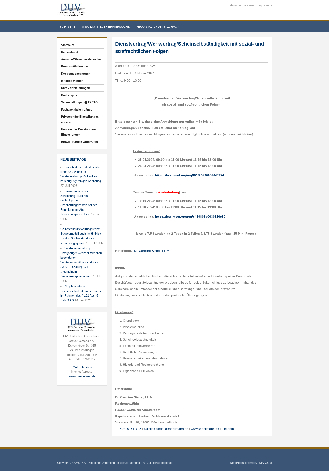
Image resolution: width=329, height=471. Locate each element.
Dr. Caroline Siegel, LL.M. (152, 250)
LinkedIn (228, 428)
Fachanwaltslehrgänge (76, 109)
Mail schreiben (82, 367)
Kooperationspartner (75, 73)
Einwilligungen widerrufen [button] (79, 141)
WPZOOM (265, 462)
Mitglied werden (72, 80)
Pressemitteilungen (74, 66)
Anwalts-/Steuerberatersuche (106, 26)
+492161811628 (129, 428)
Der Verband (69, 52)
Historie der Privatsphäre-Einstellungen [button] (78, 132)
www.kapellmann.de (205, 428)
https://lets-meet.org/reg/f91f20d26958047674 (189, 175)
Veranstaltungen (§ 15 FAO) (157, 26)
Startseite (67, 26)
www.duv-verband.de (82, 376)
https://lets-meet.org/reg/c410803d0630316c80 (190, 216)
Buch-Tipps (69, 95)
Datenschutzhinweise (241, 5)
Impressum (265, 5)
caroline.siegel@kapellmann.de (166, 428)
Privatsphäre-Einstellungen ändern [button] (80, 119)
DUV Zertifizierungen (75, 88)
